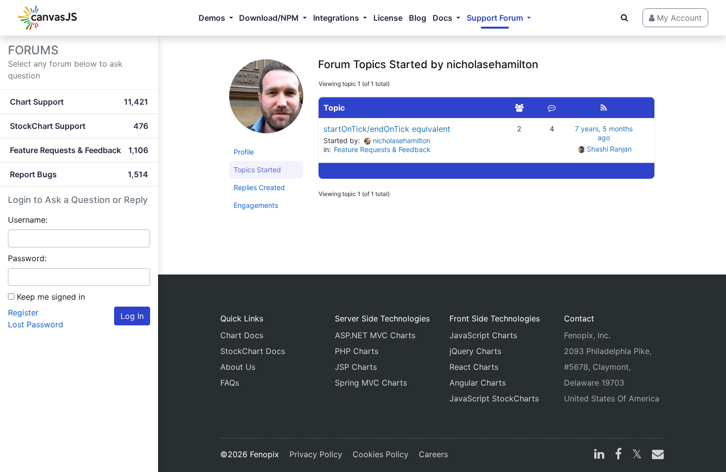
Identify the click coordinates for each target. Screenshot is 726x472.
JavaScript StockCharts (494, 398)
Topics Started (257, 169)
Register (23, 312)
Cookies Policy (380, 454)
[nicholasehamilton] (266, 100)
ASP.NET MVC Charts (375, 335)
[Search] (624, 17)
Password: (27, 258)
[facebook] (618, 455)
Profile (244, 152)
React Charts (473, 367)
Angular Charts (477, 383)
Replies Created (259, 187)
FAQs (229, 383)
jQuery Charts (475, 351)
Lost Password (35, 324)
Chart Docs (241, 335)
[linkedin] (599, 455)
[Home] (47, 17)
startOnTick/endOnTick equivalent (386, 129)
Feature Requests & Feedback (382, 149)
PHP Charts (356, 351)
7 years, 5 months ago (604, 133)
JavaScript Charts (483, 335)
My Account (678, 18)
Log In (132, 316)
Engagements (256, 205)
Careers (433, 454)
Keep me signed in (51, 297)
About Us (237, 367)
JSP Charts (356, 367)
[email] (656, 455)
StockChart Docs (252, 351)
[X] (636, 455)
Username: (27, 220)
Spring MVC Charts (371, 383)
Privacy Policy (315, 454)
